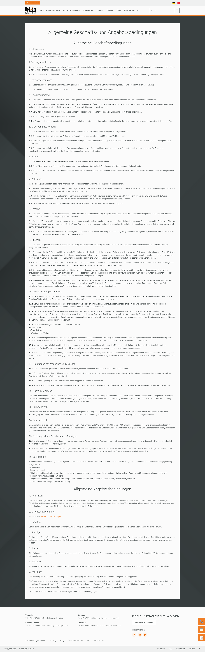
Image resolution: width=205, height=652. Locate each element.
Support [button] (99, 10)
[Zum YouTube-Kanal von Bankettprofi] (140, 635)
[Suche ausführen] (177, 10)
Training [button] (110, 10)
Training (52, 640)
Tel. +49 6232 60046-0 (34, 618)
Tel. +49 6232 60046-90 (35, 625)
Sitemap (192, 649)
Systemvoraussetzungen (51, 516)
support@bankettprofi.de (57, 625)
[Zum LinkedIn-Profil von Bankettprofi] (145, 635)
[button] (199, 648)
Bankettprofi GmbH (26, 649)
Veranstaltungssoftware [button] (50, 10)
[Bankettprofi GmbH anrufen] (201, 621)
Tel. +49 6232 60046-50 (88, 625)
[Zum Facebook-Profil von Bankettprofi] (134, 635)
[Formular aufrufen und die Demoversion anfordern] (201, 637)
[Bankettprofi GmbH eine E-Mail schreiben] (201, 629)
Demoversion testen (33, 3)
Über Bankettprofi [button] (131, 10)
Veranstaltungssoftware (35, 640)
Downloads (99, 640)
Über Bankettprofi (75, 640)
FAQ (88, 640)
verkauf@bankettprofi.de (109, 618)
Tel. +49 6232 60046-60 (88, 618)
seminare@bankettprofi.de (110, 625)
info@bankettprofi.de (54, 618)
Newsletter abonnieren (144, 622)
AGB (170, 649)
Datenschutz (180, 649)
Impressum (161, 649)
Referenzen (88, 10)
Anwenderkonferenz (71, 10)
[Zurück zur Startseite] (30, 10)
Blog (119, 10)
